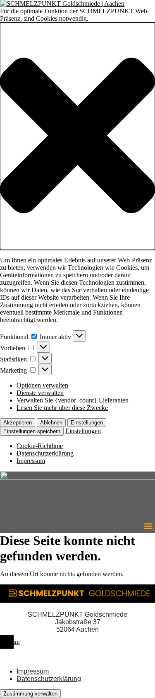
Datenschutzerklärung (45, 453)
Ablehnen (51, 422)
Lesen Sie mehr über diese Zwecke (62, 407)
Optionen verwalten (42, 385)
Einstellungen (87, 422)
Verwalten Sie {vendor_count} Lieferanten (73, 400)
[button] (77, 136)
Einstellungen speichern (31, 431)
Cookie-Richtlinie (40, 445)
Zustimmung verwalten (30, 694)
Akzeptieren (17, 422)
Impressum (31, 460)
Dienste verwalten (40, 392)
